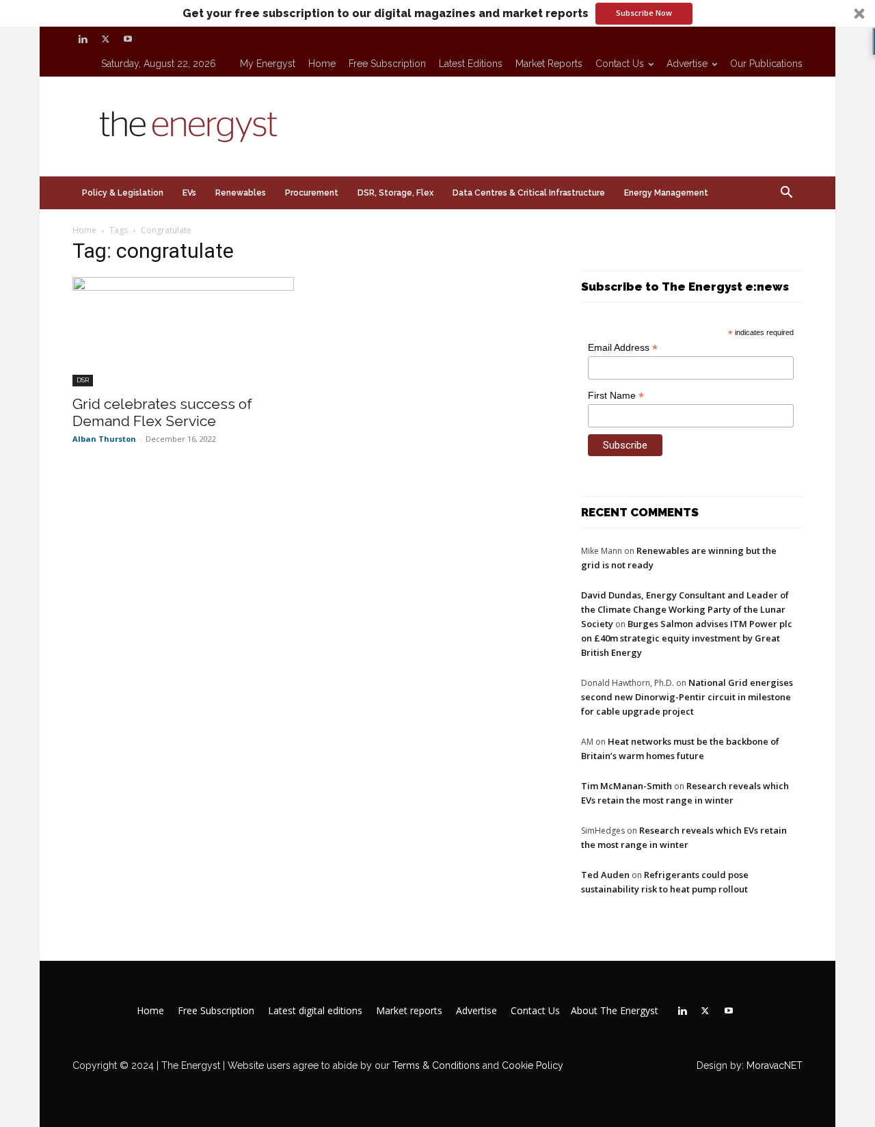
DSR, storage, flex (395, 193)
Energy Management (666, 193)
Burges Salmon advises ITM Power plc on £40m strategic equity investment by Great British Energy (686, 638)
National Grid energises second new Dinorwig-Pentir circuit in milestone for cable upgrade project (687, 696)
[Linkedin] (82, 39)
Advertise (687, 63)
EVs (189, 193)
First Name (616, 395)
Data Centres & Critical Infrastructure (529, 193)
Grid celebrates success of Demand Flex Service (162, 412)
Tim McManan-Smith (626, 786)
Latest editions (470, 63)
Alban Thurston (104, 439)
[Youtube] (128, 39)
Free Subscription (387, 63)
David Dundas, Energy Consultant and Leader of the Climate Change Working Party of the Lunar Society (685, 609)
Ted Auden (605, 875)
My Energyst (267, 63)
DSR (83, 380)
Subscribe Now (644, 13)
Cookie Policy (532, 1065)
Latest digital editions (315, 1011)
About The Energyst (614, 1011)
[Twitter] (105, 39)
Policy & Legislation (122, 193)
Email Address (623, 347)
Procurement (311, 193)
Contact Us (619, 63)
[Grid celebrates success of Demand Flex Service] (183, 331)
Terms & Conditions (435, 1065)
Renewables (240, 193)
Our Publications (766, 63)
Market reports (548, 63)
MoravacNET (774, 1065)
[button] (437, 13)
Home (322, 63)
